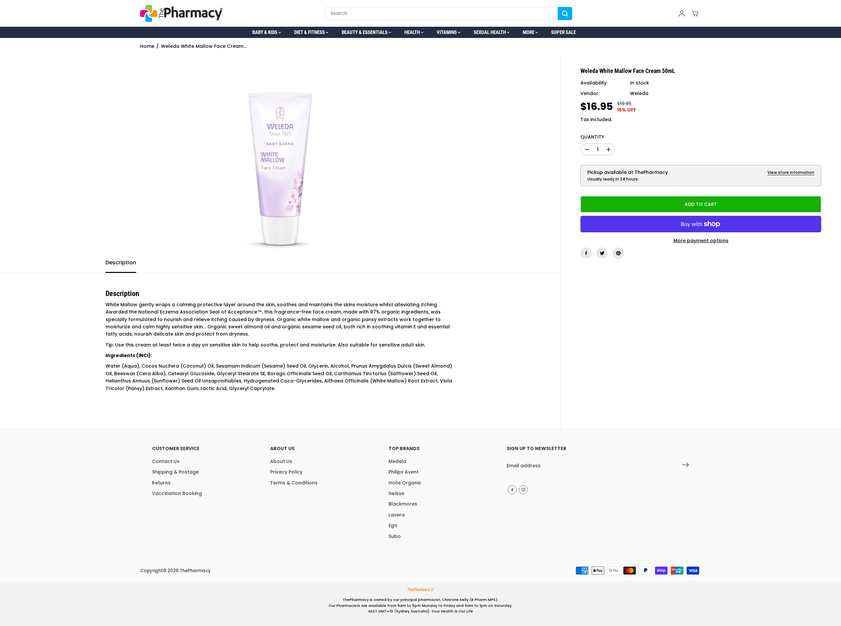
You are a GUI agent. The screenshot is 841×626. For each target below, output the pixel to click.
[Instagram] (523, 489)
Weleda (639, 93)
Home (147, 46)
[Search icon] (565, 13)
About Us (281, 461)
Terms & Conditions (294, 482)
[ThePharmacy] (181, 13)
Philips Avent (404, 472)
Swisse (396, 493)
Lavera (397, 514)
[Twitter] (602, 253)
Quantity (592, 137)
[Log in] (682, 13)
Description (121, 262)
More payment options (701, 240)
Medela (397, 461)
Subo (395, 536)
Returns (161, 482)
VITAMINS (447, 32)
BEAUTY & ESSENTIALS (365, 32)
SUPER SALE (563, 32)
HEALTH (412, 32)
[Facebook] (586, 253)
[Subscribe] (685, 466)
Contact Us (165, 461)
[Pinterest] (618, 253)
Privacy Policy (286, 472)
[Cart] (695, 13)
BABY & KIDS (265, 32)
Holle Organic (405, 482)
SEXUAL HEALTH (490, 32)
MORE (529, 32)
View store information (790, 172)
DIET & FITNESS (310, 32)
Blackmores (403, 504)
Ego (393, 525)
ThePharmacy (195, 571)
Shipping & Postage (175, 472)
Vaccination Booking (177, 493)
